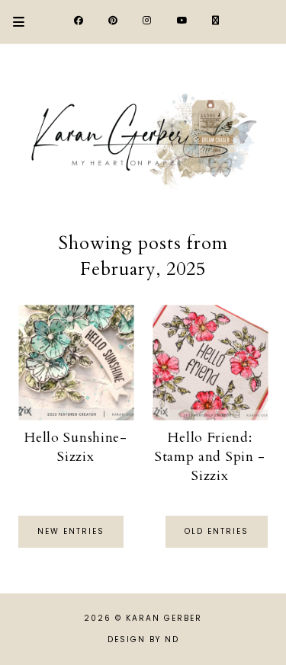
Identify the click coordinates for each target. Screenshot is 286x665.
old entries (217, 531)
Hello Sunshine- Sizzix (75, 447)
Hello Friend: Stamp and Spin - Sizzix (210, 456)
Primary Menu (12, 21)
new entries (70, 531)
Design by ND (143, 639)
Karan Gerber (164, 618)
